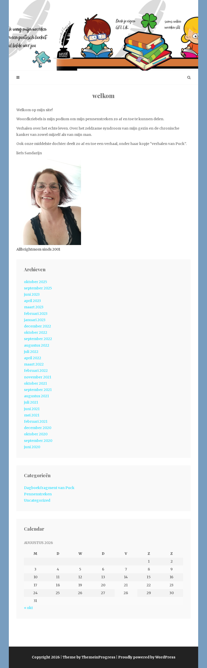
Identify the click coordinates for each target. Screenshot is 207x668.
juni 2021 (32, 409)
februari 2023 (35, 313)
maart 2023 (33, 307)
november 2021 (37, 377)
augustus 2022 (36, 345)
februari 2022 (36, 370)
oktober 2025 (35, 282)
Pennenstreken (38, 494)
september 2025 (38, 288)
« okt (28, 607)
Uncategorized (37, 500)
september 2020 (38, 440)
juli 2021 (31, 402)
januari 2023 (34, 320)
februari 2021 (35, 421)
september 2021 (38, 389)
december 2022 (37, 326)
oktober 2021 (35, 383)
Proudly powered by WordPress (146, 657)
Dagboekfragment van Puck (49, 487)
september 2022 (38, 339)
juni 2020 (32, 447)
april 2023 (32, 300)
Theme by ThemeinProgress (89, 657)
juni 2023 (32, 294)
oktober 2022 (35, 332)
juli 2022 (31, 351)
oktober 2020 (35, 434)
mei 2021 (31, 415)
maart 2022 (34, 364)
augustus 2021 (36, 396)
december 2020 (37, 428)
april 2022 (32, 358)
